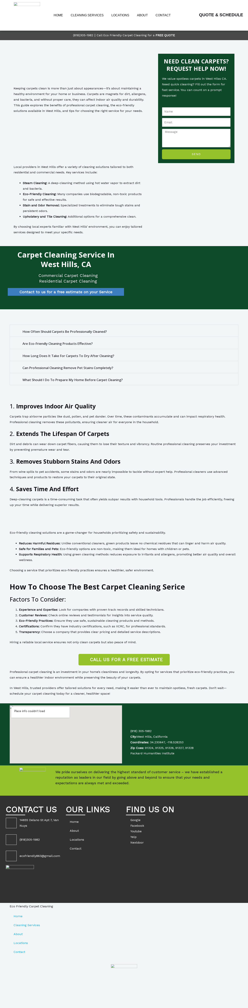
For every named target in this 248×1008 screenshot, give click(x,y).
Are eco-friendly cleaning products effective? (57, 343)
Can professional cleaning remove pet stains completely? (67, 368)
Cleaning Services (87, 15)
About (142, 15)
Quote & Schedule (221, 14)
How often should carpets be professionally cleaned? (64, 331)
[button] (124, 331)
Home (58, 15)
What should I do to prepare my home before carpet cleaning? (72, 380)
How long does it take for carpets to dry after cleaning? (68, 356)
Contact (163, 15)
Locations (120, 15)
